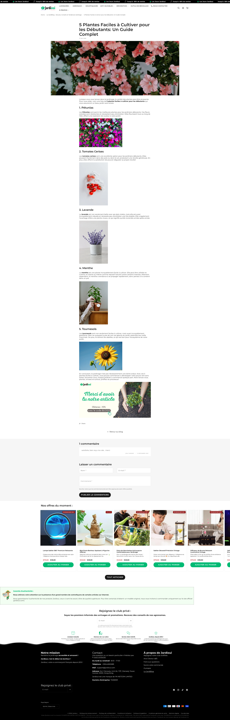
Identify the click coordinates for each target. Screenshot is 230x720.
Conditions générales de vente (158, 713)
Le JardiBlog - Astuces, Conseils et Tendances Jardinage (64, 15)
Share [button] (83, 423)
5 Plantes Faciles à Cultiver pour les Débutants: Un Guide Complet (104, 15)
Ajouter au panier (58, 565)
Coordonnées (185, 713)
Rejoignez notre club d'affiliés (155, 655)
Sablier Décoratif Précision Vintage (166, 550)
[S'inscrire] (130, 620)
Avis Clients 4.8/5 (150, 659)
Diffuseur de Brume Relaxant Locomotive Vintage (201, 551)
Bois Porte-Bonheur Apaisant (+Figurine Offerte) (94, 551)
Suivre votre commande (153, 665)
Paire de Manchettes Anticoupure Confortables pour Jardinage (129, 551)
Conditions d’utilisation (124, 713)
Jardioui (75, 713)
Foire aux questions (151, 662)
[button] (65, 6)
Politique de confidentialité (107, 713)
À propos (147, 668)
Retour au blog (116, 432)
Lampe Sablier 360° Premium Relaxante (58, 550)
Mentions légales (174, 713)
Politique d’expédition (140, 713)
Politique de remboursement (88, 713)
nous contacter (100, 657)
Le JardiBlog (149, 671)
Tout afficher (115, 577)
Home (43, 15)
